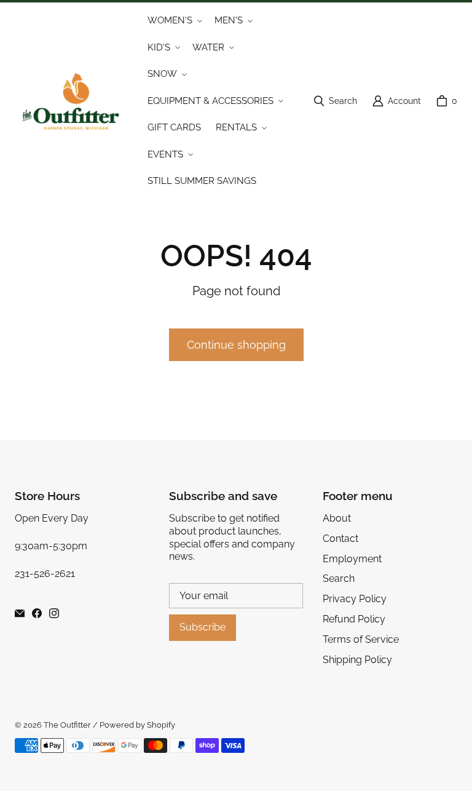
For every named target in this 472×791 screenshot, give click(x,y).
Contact (340, 538)
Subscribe (202, 627)
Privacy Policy (355, 599)
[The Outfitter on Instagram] (54, 613)
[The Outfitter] (76, 101)
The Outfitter (67, 724)
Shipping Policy (357, 660)
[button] (173, 20)
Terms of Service (361, 639)
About (337, 518)
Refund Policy (354, 619)
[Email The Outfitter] (19, 613)
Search (339, 578)
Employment (352, 559)
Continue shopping (236, 344)
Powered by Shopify (137, 724)
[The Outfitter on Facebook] (36, 613)
